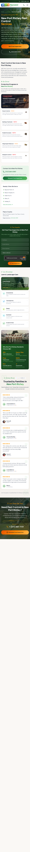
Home (2, 12)
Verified (20, 378)
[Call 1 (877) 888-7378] (23, 5)
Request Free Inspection (15, 178)
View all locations (7, 204)
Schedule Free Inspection (16, 532)
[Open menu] (27, 5)
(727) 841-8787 (16, 52)
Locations (8, 12)
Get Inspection (16, 263)
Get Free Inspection (15, 46)
